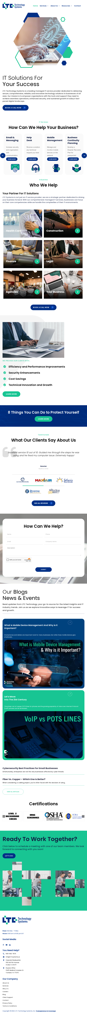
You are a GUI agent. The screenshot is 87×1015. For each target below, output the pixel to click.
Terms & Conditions (10, 1006)
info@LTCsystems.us (13, 957)
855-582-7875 (11, 954)
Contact (77, 6)
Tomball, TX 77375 (12, 973)
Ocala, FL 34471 (11, 965)
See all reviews (41, 503)
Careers (5, 992)
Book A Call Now (13, 108)
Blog (4, 994)
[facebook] (3, 945)
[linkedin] (10, 945)
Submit (43, 569)
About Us (6, 983)
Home (35, 6)
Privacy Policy (7, 1003)
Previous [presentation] (2, 155)
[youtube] (6, 945)
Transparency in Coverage (46, 1011)
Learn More (12, 159)
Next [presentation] (84, 155)
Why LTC (6, 989)
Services (5, 986)
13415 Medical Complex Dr (15, 970)
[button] (22, 480)
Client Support (8, 997)
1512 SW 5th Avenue (12, 962)
